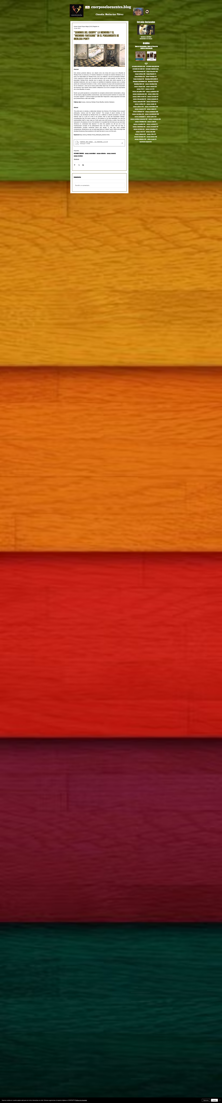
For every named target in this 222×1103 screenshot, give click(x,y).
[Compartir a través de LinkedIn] (83, 165)
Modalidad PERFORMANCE (140, 81)
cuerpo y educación (139, 101)
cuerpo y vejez (140, 131)
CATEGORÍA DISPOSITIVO (138, 66)
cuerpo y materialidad (90, 153)
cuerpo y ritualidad (140, 121)
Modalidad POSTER (153, 81)
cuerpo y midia (151, 109)
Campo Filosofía (151, 74)
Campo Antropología (139, 71)
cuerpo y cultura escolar (139, 96)
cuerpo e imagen (139, 86)
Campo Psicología (151, 76)
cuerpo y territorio (78, 156)
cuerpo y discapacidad (139, 99)
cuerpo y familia (151, 104)
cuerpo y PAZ (140, 89)
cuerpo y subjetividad (139, 126)
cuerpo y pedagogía (140, 116)
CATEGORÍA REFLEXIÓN (139, 69)
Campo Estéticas (140, 74)
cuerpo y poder (151, 116)
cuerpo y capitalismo (152, 91)
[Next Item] (152, 29)
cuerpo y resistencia (154, 119)
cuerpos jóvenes (152, 137)
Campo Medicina (140, 76)
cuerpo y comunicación (140, 94)
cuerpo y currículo (152, 96)
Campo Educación (152, 71)
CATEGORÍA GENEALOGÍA (152, 66)
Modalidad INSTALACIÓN (151, 79)
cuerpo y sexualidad (139, 124)
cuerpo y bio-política (139, 91)
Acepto (214, 1100)
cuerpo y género (138, 106)
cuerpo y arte (149, 89)
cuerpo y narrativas (138, 114)
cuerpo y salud (151, 121)
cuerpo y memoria (111, 153)
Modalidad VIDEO (139, 84)
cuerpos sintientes (101, 153)
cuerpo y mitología (138, 111)
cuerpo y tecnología (152, 126)
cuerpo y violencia (140, 134)
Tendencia (76, 159)
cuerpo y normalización (152, 114)
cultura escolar (151, 139)
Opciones (206, 1100)
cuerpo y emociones (152, 101)
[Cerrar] (220, 1100)
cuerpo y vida (150, 131)
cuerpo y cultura (153, 94)
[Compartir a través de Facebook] (74, 165)
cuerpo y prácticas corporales (138, 119)
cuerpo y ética (151, 134)
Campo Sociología (138, 79)
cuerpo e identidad (151, 84)
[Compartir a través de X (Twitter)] (79, 165)
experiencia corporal (145, 142)
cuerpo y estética (140, 104)
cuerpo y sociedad (152, 124)
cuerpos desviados (140, 137)
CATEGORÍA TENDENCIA (79, 153)
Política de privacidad (81, 1100)
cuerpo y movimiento (151, 111)
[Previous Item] (140, 29)
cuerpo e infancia (151, 86)
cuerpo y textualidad (151, 129)
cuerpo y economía (152, 99)
